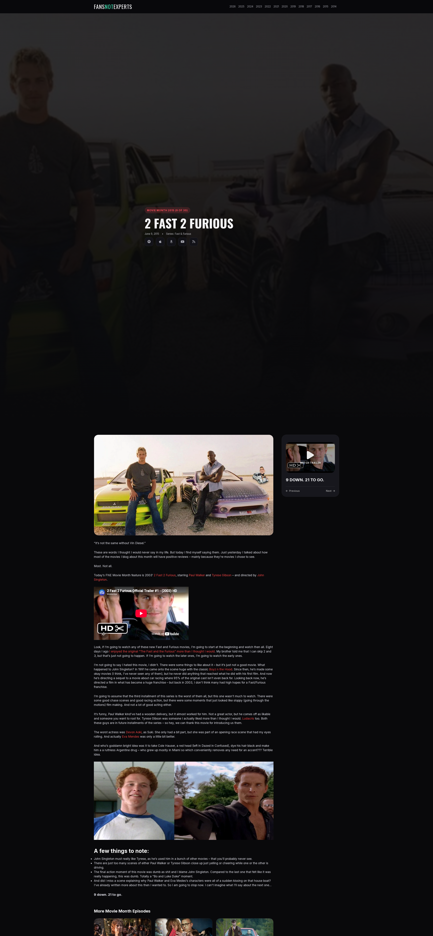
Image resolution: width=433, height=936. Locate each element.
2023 (259, 6)
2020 (285, 6)
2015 (325, 6)
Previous (294, 490)
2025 (241, 6)
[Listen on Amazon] (171, 242)
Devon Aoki (134, 732)
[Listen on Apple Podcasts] (160, 242)
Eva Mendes (130, 736)
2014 (333, 6)
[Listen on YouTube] (182, 242)
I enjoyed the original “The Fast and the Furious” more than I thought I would (162, 651)
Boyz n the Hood (220, 669)
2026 (233, 6)
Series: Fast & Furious (178, 233)
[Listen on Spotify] (149, 242)
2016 (317, 6)
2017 (309, 6)
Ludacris (248, 718)
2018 (301, 6)
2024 (250, 6)
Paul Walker (197, 575)
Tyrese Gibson (221, 575)
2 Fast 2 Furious (165, 575)
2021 (276, 6)
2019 (293, 6)
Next (329, 490)
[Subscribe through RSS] (193, 242)
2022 (268, 6)
